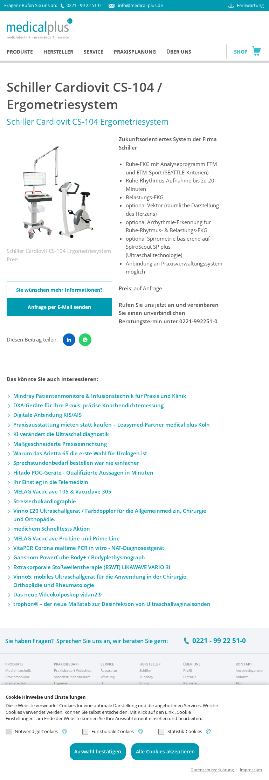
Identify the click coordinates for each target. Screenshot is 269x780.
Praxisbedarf (15, 683)
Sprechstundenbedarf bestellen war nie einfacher (76, 462)
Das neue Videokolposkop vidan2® (57, 594)
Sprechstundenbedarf (72, 676)
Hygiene (60, 683)
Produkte (20, 51)
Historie (189, 676)
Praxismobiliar (17, 676)
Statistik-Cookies (184, 731)
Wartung (108, 676)
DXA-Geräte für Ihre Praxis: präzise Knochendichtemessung (88, 405)
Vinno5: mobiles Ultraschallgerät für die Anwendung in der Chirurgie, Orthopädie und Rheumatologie (100, 580)
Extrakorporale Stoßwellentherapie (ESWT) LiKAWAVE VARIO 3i (91, 567)
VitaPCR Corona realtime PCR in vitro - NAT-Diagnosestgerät (88, 547)
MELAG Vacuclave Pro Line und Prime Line (66, 538)
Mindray (146, 676)
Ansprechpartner (250, 670)
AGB (239, 683)
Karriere (190, 683)
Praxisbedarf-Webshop (72, 670)
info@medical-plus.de (140, 5)
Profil (187, 670)
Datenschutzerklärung (212, 769)
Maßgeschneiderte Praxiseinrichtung (60, 443)
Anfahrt (242, 676)
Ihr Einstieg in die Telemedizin (50, 481)
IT (102, 683)
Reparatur (109, 670)
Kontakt (244, 664)
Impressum (251, 769)
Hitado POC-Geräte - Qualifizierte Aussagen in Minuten (83, 472)
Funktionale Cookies (112, 731)
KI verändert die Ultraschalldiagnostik (61, 433)
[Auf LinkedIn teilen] (69, 339)
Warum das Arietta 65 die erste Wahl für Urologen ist (80, 453)
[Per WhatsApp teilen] (85, 339)
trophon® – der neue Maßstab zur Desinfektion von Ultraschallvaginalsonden (112, 603)
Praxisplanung (135, 51)
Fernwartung (250, 5)
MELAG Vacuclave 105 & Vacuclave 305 (62, 491)
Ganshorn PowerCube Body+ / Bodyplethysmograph (79, 557)
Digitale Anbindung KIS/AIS (47, 414)
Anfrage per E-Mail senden (59, 307)
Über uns (178, 51)
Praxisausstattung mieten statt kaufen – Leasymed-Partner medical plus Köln (111, 424)
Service (93, 51)
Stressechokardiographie (44, 501)
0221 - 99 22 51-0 (84, 5)
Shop (241, 51)
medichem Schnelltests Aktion (51, 528)
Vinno (144, 683)
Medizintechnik (18, 670)
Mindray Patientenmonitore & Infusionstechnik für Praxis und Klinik (99, 395)
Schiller (145, 670)
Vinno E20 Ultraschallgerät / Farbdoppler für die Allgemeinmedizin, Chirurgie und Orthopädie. (109, 515)
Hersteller (58, 51)
